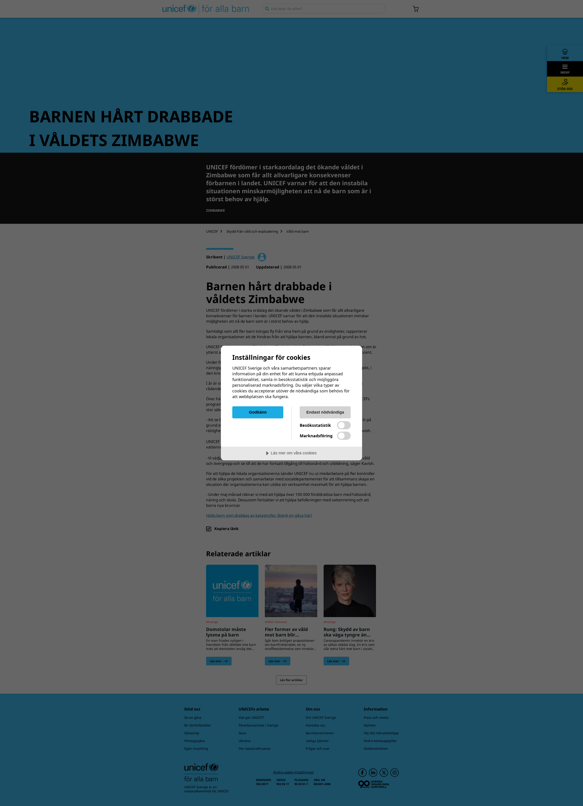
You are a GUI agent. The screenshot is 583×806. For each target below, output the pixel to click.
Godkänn (258, 412)
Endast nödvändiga (325, 412)
